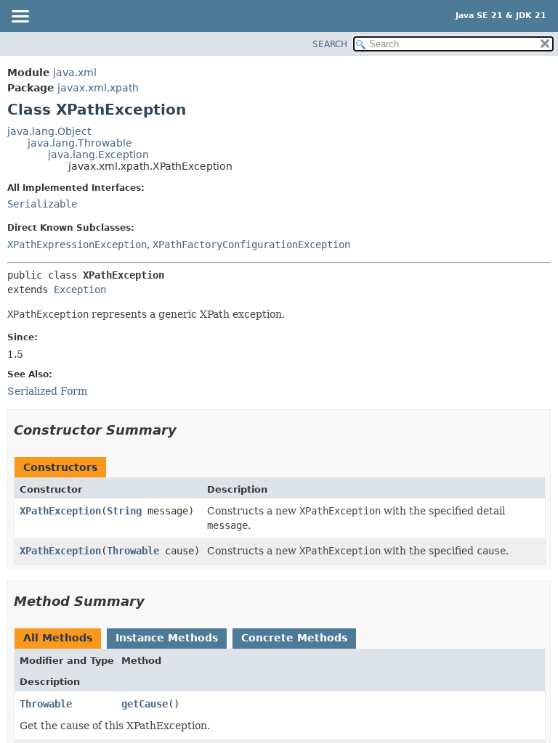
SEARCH (329, 44)
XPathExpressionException (77, 244)
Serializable (42, 204)
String (124, 511)
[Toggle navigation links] (19, 17)
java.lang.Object (49, 131)
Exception (80, 289)
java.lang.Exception (98, 154)
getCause (144, 704)
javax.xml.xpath (98, 88)
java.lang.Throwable (80, 143)
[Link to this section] (187, 430)
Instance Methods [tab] (167, 638)
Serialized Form (47, 391)
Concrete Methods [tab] (294, 638)
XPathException (60, 511)
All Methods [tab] (57, 638)
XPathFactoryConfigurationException (251, 244)
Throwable (133, 551)
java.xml (75, 72)
